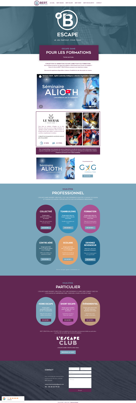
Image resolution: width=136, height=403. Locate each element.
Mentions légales (74, 402)
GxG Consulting (75, 152)
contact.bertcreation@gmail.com (54, 384)
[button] (68, 259)
